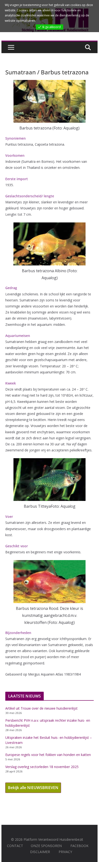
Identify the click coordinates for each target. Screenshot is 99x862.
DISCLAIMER (40, 851)
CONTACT (15, 845)
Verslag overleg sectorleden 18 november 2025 (42, 766)
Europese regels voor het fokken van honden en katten (48, 754)
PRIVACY (65, 851)
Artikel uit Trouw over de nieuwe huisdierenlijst (41, 708)
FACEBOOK (79, 845)
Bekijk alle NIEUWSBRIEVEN (33, 787)
